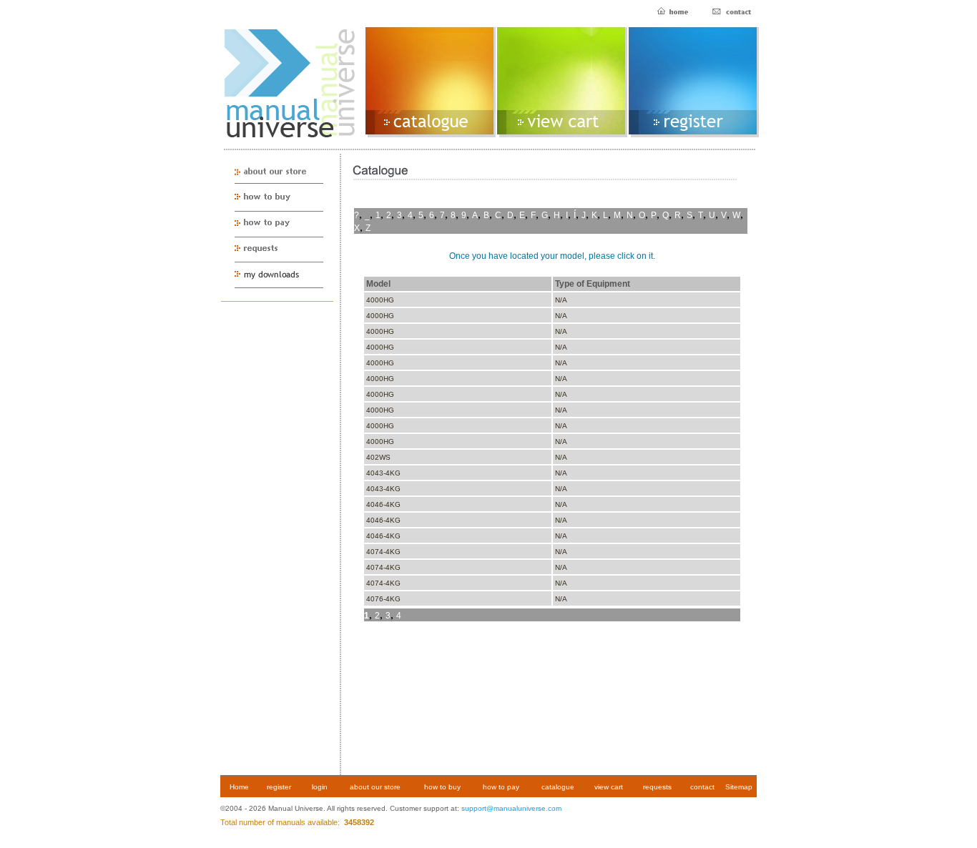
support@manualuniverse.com (511, 808)
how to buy (442, 787)
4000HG (380, 300)
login (320, 787)
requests (657, 787)
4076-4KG (383, 599)
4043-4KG (383, 473)
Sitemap (738, 787)
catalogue (557, 787)
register (279, 787)
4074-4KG (383, 552)
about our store (375, 787)
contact (702, 787)
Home (239, 787)
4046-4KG (383, 504)
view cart (608, 787)
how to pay (501, 787)
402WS (378, 457)
